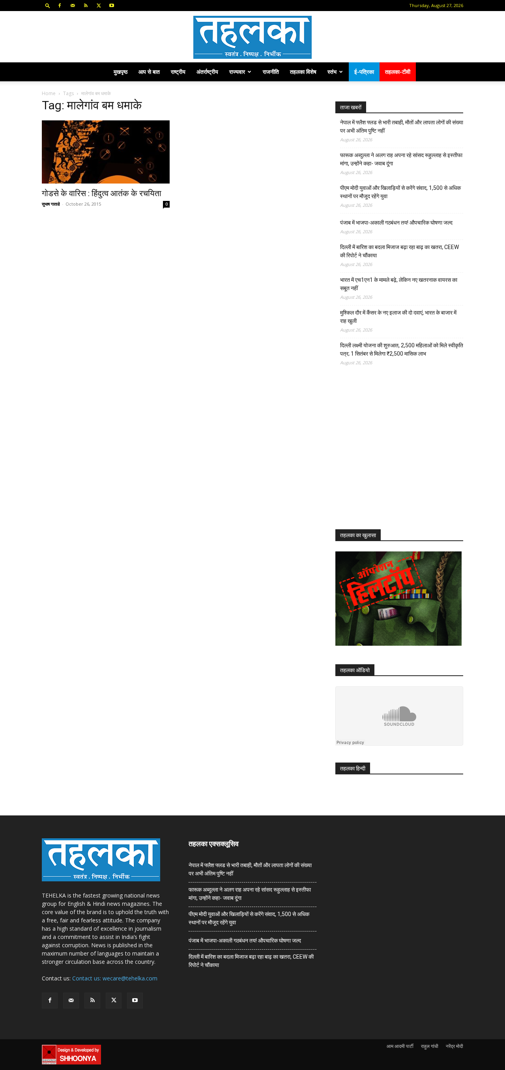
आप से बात (149, 71)
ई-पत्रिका (364, 71)
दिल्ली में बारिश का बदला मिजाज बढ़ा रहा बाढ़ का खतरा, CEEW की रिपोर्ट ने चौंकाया (399, 251)
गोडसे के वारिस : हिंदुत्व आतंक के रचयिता (101, 193)
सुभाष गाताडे (51, 204)
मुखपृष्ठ (120, 71)
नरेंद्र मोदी (454, 1046)
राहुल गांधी (429, 1046)
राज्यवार (237, 71)
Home (49, 93)
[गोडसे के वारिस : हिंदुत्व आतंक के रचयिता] (106, 152)
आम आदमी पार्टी (400, 1046)
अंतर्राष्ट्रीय (207, 71)
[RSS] (86, 5)
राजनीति (271, 71)
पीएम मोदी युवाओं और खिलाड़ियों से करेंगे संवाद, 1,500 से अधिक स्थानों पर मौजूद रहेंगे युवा (400, 192)
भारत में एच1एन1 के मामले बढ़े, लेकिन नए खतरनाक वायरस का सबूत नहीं (398, 284)
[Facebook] (59, 5)
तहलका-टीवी (397, 71)
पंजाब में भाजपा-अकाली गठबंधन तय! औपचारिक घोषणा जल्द (396, 222)
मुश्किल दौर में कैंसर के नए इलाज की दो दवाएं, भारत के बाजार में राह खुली (398, 316)
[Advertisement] (394, 454)
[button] (48, 5)
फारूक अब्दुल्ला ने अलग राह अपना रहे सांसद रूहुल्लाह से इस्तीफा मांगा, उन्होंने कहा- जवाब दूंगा (401, 159)
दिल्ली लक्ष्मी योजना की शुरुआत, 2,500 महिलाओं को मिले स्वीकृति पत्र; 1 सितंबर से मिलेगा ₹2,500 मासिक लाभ (401, 349)
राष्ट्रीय (178, 71)
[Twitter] (99, 5)
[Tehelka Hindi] (252, 37)
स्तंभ (332, 71)
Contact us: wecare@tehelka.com (114, 978)
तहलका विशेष (303, 71)
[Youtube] (112, 5)
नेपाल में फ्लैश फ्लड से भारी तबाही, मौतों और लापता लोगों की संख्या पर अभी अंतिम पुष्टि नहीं (401, 126)
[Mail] (73, 5)
